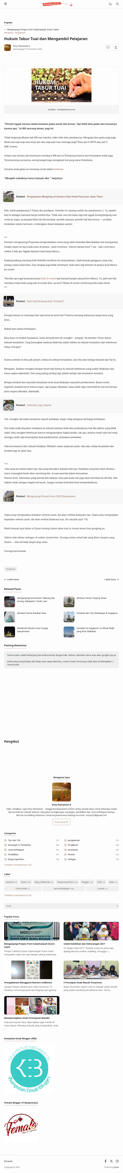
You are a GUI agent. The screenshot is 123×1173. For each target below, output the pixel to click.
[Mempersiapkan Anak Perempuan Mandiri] (31, 1013)
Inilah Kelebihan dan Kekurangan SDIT (84, 943)
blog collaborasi (42, 882)
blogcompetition (16, 859)
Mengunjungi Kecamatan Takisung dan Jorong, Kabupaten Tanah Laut (36, 600)
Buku (111, 882)
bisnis (24, 882)
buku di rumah (48, 278)
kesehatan (73, 849)
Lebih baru (110, 579)
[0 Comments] (108, 47)
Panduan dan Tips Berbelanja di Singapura (96, 613)
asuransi (10, 882)
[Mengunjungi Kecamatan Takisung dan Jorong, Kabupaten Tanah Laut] (9, 606)
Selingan (72, 859)
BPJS (99, 882)
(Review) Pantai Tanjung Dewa (91, 598)
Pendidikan (13, 854)
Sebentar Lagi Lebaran (39, 405)
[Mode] (110, 4)
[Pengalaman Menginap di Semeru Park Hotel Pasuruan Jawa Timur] (8, 201)
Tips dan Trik (14, 840)
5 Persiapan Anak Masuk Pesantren (83, 982)
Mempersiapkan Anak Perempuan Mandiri (27, 1018)
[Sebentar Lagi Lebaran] (8, 409)
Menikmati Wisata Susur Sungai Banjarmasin (32, 630)
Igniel (116, 1167)
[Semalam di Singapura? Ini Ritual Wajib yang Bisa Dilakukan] (69, 636)
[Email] (105, 1161)
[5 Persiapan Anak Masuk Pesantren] (91, 978)
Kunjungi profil (61, 822)
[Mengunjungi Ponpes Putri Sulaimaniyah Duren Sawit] (31, 939)
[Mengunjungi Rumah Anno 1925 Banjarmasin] (8, 500)
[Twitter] (111, 1161)
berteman (58, 169)
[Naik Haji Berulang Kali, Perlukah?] (8, 306)
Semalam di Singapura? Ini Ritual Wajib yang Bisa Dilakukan (95, 630)
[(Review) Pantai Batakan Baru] (9, 621)
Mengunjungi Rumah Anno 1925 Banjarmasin (51, 496)
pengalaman (74, 840)
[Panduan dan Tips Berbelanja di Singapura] (69, 621)
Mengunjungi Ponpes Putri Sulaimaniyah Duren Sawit (33, 29)
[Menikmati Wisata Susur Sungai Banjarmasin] (9, 636)
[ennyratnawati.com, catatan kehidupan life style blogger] (57, 3)
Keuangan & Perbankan (19, 844)
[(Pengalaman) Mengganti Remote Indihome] (31, 978)
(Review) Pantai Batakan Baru (31, 613)
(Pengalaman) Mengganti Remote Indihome (28, 982)
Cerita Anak (21, 888)
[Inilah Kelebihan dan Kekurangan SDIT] (91, 939)
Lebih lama (13, 579)
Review (71, 854)
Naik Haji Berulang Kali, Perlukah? (45, 301)
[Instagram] (117, 1161)
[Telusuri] (117, 4)
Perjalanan (10, 569)
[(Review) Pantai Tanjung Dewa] (69, 606)
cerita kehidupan (16, 849)
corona (101, 888)
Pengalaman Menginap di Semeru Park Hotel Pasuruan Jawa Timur (65, 196)
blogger (85, 882)
